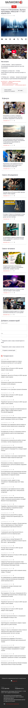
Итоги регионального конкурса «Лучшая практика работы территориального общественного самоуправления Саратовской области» (14, 525)
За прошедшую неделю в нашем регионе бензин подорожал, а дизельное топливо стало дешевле (13, 239)
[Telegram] (14, 39)
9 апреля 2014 (4, 81)
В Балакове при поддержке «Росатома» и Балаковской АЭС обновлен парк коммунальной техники (13, 640)
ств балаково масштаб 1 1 (8, 85)
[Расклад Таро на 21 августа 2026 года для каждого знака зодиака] (13, 606)
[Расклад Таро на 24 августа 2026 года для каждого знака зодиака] (8, 366)
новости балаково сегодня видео (10, 83)
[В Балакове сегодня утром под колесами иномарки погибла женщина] (8, 380)
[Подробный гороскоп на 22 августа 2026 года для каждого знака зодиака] (13, 552)
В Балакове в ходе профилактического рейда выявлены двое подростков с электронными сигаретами (13, 165)
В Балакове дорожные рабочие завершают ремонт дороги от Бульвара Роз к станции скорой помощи (14, 448)
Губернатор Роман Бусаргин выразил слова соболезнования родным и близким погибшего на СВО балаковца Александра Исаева (14, 563)
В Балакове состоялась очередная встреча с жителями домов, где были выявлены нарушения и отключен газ (12, 117)
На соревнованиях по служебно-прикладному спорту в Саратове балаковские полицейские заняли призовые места (12, 579)
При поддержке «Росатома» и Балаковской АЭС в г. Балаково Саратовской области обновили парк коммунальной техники (13, 594)
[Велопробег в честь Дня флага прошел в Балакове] (13, 387)
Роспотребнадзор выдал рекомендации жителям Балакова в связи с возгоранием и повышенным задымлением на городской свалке (14, 141)
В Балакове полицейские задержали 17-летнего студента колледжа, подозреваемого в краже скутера (13, 648)
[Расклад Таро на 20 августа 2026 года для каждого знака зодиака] (14, 184)
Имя (2, 333)
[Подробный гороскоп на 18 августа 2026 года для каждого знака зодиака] (14, 281)
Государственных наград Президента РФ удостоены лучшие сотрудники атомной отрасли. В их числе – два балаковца (13, 540)
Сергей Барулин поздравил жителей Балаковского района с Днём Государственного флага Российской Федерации (14, 410)
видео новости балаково (15, 81)
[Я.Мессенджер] (2, 39)
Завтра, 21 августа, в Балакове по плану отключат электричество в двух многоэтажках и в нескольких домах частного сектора (14, 631)
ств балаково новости (21, 85)
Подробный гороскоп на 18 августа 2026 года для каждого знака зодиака (13, 289)
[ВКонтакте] (6, 39)
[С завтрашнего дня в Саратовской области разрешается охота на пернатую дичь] (13, 530)
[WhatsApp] (26, 39)
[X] (18, 39)
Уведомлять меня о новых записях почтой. (13, 347)
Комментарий (4, 323)
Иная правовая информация (12, 704)
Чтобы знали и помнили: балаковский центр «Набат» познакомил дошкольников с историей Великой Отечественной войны (13, 499)
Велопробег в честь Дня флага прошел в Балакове (14, 389)
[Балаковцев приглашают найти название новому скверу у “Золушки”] (13, 568)
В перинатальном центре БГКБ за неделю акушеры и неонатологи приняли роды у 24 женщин (12, 516)
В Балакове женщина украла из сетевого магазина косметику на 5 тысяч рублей (13, 311)
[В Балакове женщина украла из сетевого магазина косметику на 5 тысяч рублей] (14, 303)
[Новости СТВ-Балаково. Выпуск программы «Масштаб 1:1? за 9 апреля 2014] (14, 15)
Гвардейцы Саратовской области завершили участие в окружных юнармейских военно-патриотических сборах (12, 507)
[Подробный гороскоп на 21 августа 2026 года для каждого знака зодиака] (13, 599)
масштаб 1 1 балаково (8, 82)
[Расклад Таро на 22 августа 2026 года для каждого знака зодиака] (13, 545)
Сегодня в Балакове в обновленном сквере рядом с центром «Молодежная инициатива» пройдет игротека (13, 267)
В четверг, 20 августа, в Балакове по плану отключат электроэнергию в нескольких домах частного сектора (14, 215)
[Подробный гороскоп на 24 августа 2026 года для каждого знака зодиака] (8, 373)
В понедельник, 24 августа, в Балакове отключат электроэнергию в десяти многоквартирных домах (13, 433)
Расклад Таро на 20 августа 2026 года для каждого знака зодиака (14, 192)
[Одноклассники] (10, 39)
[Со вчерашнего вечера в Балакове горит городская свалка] (13, 584)
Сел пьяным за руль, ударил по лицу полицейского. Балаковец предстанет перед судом (12, 481)
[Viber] (22, 39)
